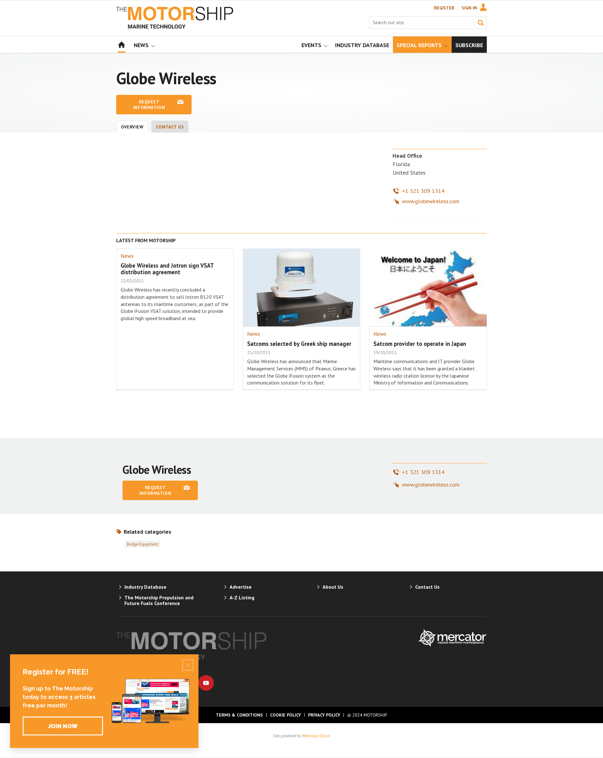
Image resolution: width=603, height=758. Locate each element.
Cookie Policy (285, 715)
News (127, 256)
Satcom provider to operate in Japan (419, 343)
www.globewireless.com (430, 201)
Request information (149, 104)
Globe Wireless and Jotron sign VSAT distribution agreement (167, 269)
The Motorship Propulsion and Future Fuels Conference (158, 600)
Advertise (241, 587)
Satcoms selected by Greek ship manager (299, 343)
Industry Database (145, 587)
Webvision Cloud (316, 735)
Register (444, 7)
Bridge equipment (142, 544)
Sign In (469, 7)
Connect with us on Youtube (206, 683)
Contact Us (170, 127)
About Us (333, 587)
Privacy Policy (324, 715)
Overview (132, 127)
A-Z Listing (242, 597)
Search (480, 23)
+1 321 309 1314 (423, 190)
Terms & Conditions (239, 715)
